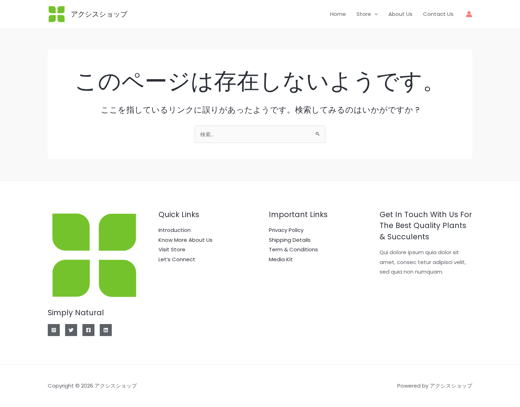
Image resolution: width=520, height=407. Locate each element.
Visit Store (171, 249)
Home (338, 14)
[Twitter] (71, 330)
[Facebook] (88, 330)
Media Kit (281, 259)
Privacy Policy (286, 230)
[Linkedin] (106, 330)
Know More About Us (185, 240)
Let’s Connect (176, 259)
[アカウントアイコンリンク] (469, 14)
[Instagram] (54, 330)
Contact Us (438, 14)
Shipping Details (290, 240)
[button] (374, 14)
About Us (400, 14)
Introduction (174, 230)
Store (364, 14)
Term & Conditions (293, 249)
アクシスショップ (99, 14)
